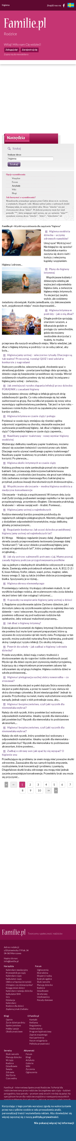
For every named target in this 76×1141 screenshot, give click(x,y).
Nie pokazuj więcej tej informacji (54, 1123)
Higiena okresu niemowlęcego (25, 583)
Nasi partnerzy (36, 1037)
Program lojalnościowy (40, 1031)
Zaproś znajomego (38, 1034)
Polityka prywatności (39, 1043)
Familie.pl (7, 226)
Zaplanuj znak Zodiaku (17, 1009)
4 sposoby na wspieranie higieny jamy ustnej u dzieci (39, 599)
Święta (9, 1069)
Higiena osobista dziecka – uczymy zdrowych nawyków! (57, 235)
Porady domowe (45, 1000)
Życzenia (30, 1069)
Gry (8, 997)
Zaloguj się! (11, 49)
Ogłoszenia (43, 970)
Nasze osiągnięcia (38, 1040)
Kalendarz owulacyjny (17, 970)
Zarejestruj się (29, 49)
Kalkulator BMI (13, 994)
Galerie (30, 1063)
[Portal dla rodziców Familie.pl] (25, 29)
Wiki (14, 189)
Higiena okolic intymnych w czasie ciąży (31, 462)
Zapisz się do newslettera (16, 54)
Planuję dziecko (45, 985)
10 (39, 790)
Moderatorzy (35, 1028)
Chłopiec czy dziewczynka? (19, 985)
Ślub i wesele (43, 982)
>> (55, 790)
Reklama (33, 1022)
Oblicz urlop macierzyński (18, 982)
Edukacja (10, 1000)
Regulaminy (35, 1025)
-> (48, 790)
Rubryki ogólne (44, 979)
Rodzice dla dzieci (15, 1006)
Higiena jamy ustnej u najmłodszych (29, 509)
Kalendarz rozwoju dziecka (19, 991)
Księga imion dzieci (15, 988)
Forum (15, 182)
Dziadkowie (43, 991)
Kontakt (33, 1019)
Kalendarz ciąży (14, 975)
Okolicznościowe (14, 1031)
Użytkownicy (43, 997)
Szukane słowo (14, 154)
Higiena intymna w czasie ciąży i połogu (31, 416)
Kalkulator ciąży (14, 979)
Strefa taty (42, 994)
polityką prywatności (45, 1116)
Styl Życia (10, 1075)
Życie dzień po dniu (15, 1022)
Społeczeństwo (13, 1025)
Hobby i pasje (12, 1028)
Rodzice (41, 988)
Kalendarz (11, 1003)
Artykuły (16, 186)
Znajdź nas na (54, 5)
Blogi (14, 193)
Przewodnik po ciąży (16, 973)
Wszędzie (16, 178)
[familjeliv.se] (70, 5)
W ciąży (9, 1060)
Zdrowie (10, 1072)
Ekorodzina (42, 973)
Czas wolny (11, 1078)
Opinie (9, 1019)
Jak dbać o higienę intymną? (24, 623)
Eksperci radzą (44, 975)
